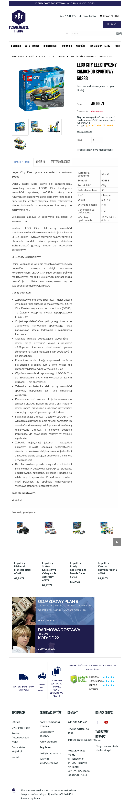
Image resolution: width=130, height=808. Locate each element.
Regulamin (45, 747)
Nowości (80, 46)
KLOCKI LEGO (45, 56)
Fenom (37, 798)
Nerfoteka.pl (103, 750)
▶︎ (117, 541)
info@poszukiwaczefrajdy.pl (35, 794)
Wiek (27, 46)
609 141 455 (69, 16)
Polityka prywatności (51, 753)
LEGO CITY (60, 56)
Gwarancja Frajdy (100, 46)
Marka (35, 46)
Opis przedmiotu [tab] (22, 162)
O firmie (16, 721)
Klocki (31, 56)
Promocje (67, 46)
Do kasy (111, 24)
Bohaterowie (51, 46)
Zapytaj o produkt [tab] (60, 162)
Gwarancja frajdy (21, 727)
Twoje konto (89, 16)
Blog (117, 46)
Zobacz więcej (46, 620)
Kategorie (16, 46)
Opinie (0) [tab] (41, 162)
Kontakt (16, 757)
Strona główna (18, 56)
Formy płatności (48, 741)
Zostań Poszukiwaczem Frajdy (20, 737)
